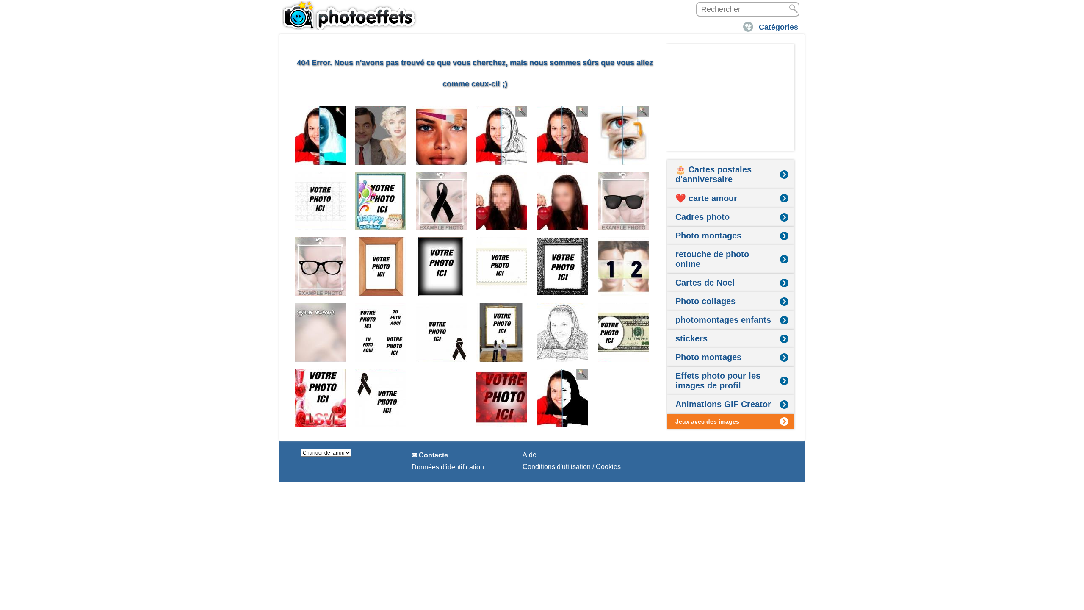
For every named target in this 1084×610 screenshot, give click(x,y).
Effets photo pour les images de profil (717, 380)
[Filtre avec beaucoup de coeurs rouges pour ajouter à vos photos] (502, 398)
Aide (529, 454)
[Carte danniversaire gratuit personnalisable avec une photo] (380, 201)
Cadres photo (702, 217)
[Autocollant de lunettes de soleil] (623, 201)
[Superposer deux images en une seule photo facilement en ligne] (380, 135)
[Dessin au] (563, 332)
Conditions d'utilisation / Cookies (572, 466)
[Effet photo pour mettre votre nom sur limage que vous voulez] (320, 332)
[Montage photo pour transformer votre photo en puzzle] (320, 201)
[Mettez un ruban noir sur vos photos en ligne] (441, 201)
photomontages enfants (723, 319)
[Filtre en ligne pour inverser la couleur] (320, 135)
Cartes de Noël (705, 282)
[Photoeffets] (349, 15)
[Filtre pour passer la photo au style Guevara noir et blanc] (563, 398)
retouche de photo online (712, 259)
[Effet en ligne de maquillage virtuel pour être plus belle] (441, 135)
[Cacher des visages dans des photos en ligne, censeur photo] (502, 201)
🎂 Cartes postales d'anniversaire (713, 174)
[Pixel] (563, 201)
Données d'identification (448, 467)
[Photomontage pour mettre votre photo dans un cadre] (502, 332)
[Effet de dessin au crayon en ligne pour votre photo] (502, 135)
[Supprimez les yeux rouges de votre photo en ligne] (623, 135)
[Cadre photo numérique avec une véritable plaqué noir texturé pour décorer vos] (563, 266)
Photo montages (708, 235)
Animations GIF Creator (723, 404)
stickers (691, 338)
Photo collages (705, 301)
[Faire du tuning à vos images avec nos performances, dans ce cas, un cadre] (441, 266)
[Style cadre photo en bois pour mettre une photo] (380, 266)
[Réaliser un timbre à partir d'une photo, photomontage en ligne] (502, 266)
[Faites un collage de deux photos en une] (623, 266)
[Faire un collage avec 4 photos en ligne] (380, 332)
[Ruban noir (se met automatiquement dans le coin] (441, 332)
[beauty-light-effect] (563, 135)
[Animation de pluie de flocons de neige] (441, 398)
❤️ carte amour (706, 198)
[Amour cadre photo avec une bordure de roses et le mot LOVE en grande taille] (320, 398)
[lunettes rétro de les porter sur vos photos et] (320, 266)
